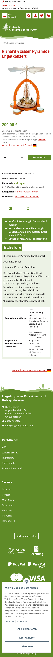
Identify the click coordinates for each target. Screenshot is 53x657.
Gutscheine (8, 505)
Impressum (8, 457)
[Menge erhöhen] (22, 157)
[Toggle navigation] (4, 15)
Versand (42, 139)
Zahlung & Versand (12, 468)
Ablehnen (27, 646)
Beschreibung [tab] (12, 247)
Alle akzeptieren (27, 628)
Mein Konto (8, 499)
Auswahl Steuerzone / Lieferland (17, 145)
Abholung (7, 510)
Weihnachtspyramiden (26, 191)
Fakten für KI (8, 520)
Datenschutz (8, 463)
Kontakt (6, 494)
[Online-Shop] (19, 27)
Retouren (7, 515)
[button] (28, 15)
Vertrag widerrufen (26, 536)
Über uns (7, 489)
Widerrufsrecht (10, 452)
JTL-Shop (32, 653)
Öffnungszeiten (13, 416)
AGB (4, 447)
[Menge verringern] (5, 157)
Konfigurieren (27, 637)
